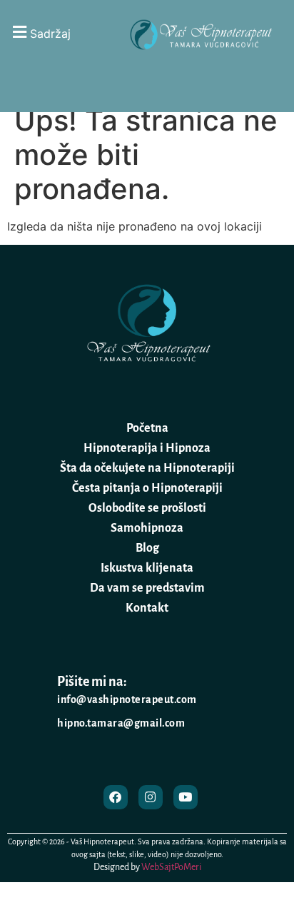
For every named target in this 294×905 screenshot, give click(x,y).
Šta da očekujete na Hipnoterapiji (147, 468)
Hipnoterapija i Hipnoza (147, 448)
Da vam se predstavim (147, 588)
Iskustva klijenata (147, 568)
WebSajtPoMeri (171, 867)
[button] (58, 32)
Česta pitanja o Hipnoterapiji (147, 488)
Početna (147, 428)
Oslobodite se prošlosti (147, 508)
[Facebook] (115, 797)
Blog (147, 548)
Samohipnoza (147, 528)
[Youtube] (185, 797)
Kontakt (147, 608)
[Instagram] (150, 797)
